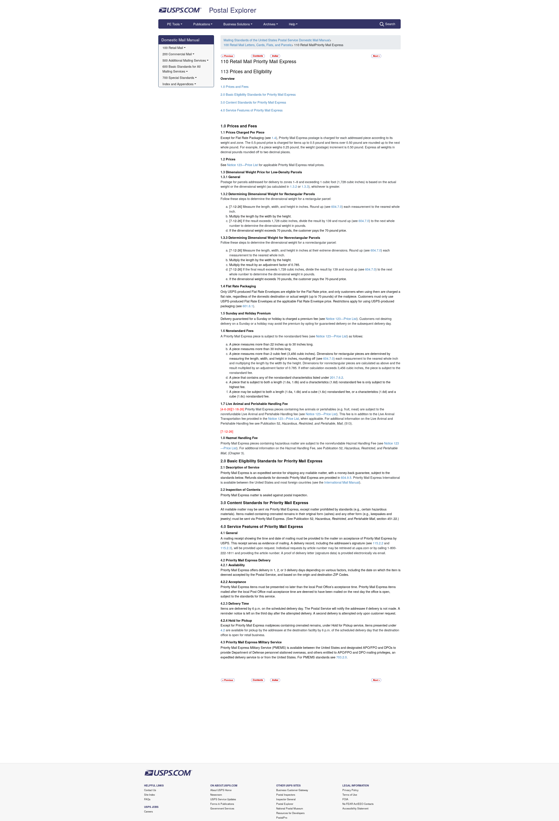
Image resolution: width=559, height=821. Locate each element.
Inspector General (286, 799)
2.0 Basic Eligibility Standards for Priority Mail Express (258, 94)
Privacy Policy (350, 790)
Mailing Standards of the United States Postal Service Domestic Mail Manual (277, 40)
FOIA (345, 799)
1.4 (274, 137)
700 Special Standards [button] (178, 77)
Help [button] (292, 24)
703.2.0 (341, 657)
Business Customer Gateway (292, 790)
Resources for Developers (290, 813)
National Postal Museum (289, 808)
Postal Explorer (232, 10)
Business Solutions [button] (236, 24)
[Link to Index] (275, 55)
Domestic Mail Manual (180, 39)
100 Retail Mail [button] (172, 47)
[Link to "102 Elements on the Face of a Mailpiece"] (228, 55)
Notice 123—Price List (242, 164)
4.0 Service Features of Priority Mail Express (252, 110)
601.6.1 (248, 306)
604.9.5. (346, 477)
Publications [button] (201, 24)
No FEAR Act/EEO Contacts (358, 803)
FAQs (147, 799)
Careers (148, 811)
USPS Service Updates (223, 799)
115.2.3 (226, 547)
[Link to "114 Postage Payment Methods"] (376, 55)
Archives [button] (269, 24)
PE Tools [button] (173, 24)
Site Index (149, 794)
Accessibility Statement (355, 808)
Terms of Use (349, 794)
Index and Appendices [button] (177, 84)
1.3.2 (293, 186)
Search (390, 23)
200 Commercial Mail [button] (177, 54)
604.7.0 (336, 206)
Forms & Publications (222, 803)
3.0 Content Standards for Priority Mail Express (253, 102)
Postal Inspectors (285, 794)
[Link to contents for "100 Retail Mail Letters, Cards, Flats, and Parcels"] (258, 55)
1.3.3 (305, 186)
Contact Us (150, 790)
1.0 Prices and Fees (234, 86)
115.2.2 (378, 543)
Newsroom (216, 794)
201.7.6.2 (336, 377)
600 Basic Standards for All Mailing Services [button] (181, 68)
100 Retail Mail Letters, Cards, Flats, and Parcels (258, 44)
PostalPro (281, 817)
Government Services (222, 808)
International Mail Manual (341, 482)
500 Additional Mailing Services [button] (184, 60)
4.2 (223, 630)
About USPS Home (220, 790)
